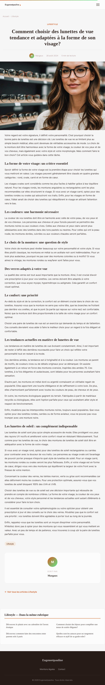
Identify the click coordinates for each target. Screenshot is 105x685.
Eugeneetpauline (52, 660)
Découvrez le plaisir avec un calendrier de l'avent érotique (27, 625)
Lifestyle (15, 16)
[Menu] (98, 4)
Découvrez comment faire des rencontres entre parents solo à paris (26, 635)
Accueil (6, 16)
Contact (61, 669)
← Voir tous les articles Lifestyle (21, 592)
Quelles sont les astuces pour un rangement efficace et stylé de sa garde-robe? (74, 635)
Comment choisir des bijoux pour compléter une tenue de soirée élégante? (77, 625)
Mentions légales (47, 669)
